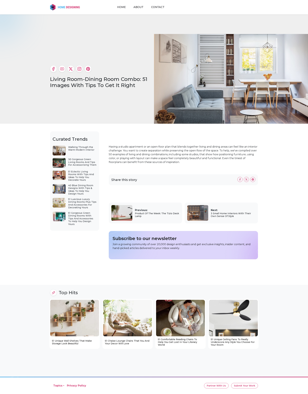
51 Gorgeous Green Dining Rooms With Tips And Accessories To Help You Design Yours (80, 219)
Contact (157, 7)
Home (121, 7)
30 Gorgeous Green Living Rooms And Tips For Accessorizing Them (82, 162)
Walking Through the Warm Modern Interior (81, 148)
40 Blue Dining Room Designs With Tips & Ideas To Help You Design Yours (80, 189)
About (138, 7)
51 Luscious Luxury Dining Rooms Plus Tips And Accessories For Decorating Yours (82, 203)
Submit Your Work (244, 385)
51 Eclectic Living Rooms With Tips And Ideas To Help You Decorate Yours (81, 176)
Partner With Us (216, 385)
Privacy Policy (76, 385)
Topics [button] (57, 385)
